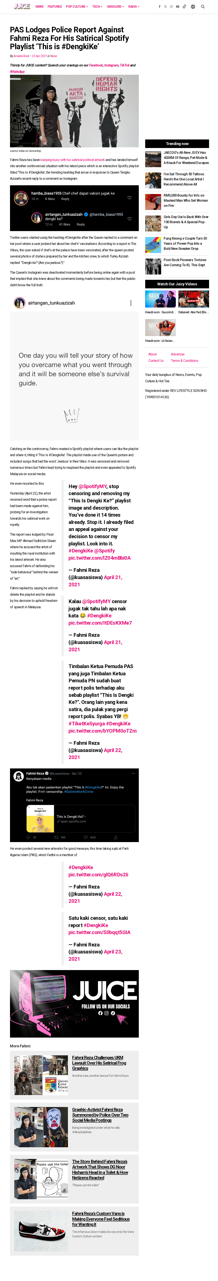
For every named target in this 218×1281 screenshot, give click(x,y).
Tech (96, 6)
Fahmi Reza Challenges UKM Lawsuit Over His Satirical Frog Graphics (99, 1063)
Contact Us (156, 361)
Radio (132, 6)
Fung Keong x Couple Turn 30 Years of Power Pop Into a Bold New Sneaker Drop (185, 243)
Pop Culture (76, 6)
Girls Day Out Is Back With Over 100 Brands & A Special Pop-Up (186, 222)
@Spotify (104, 551)
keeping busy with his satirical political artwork (73, 160)
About (152, 354)
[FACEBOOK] (159, 6)
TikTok (124, 65)
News (39, 6)
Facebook (96, 65)
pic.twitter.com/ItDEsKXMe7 (100, 623)
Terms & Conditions (184, 361)
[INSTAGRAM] (171, 6)
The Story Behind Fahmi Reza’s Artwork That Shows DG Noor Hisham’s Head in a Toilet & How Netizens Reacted (100, 1169)
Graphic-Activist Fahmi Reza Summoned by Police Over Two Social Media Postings (100, 1115)
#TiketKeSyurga (87, 724)
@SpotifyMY (92, 486)
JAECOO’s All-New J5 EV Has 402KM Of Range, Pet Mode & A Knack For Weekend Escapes (186, 158)
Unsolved (114, 6)
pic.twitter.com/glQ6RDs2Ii (98, 875)
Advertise (178, 354)
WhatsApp (17, 72)
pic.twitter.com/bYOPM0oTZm (102, 731)
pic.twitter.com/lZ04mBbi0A (100, 558)
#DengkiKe (81, 551)
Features (55, 6)
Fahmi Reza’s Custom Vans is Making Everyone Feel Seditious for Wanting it (101, 1219)
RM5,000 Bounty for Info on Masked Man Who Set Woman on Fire (186, 200)
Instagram (111, 65)
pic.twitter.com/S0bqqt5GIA (99, 932)
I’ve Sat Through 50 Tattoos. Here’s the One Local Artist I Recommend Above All (184, 179)
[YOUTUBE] (178, 6)
